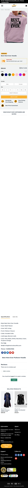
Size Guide (24, 68)
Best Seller (7, 9)
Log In (14, 379)
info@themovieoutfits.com (13, 345)
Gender (3, 81)
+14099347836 (10, 349)
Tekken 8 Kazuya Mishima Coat (5, 410)
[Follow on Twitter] (7, 352)
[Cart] (26, 5)
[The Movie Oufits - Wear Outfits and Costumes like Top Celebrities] (14, 5)
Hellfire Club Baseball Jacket (20, 410)
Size (2, 87)
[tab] (5, 317)
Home (2, 9)
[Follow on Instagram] (5, 352)
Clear (26, 71)
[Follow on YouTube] (13, 352)
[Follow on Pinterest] (10, 352)
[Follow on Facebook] (2, 352)
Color (2, 71)
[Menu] (2, 6)
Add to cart (14, 96)
